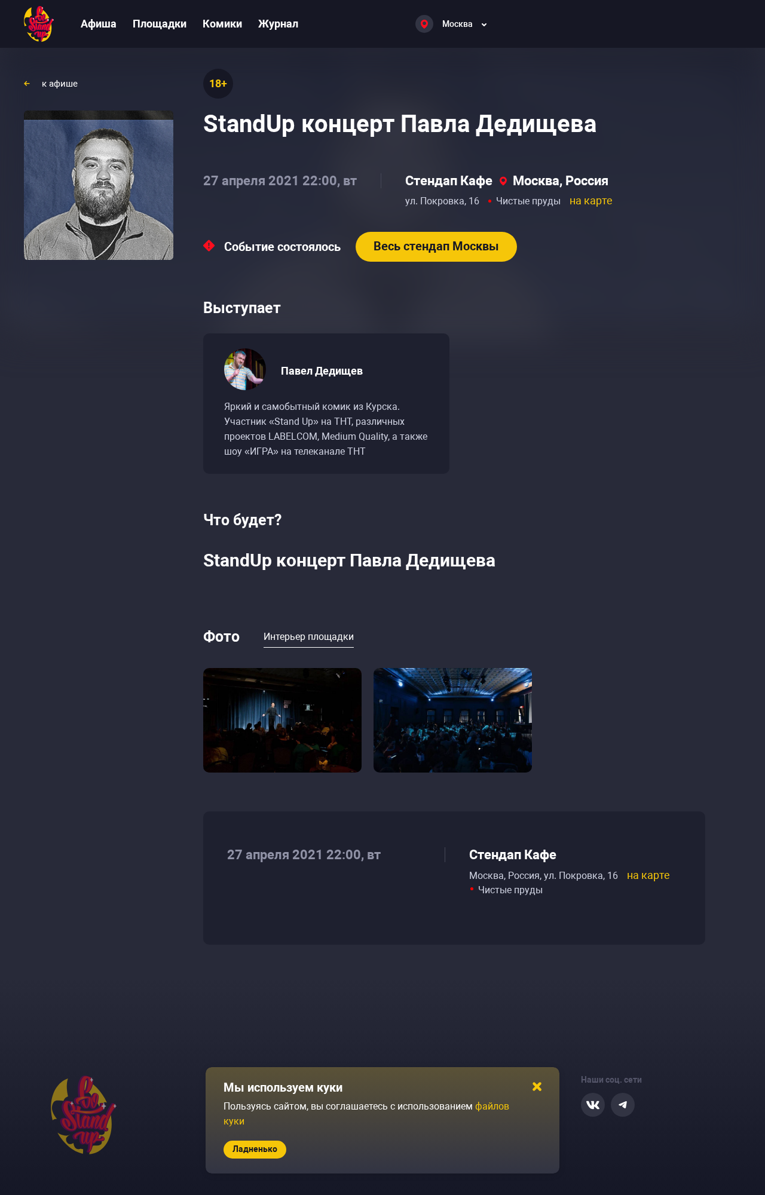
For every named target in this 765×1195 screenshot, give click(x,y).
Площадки (159, 23)
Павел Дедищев (322, 370)
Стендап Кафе (448, 180)
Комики (222, 23)
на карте (591, 200)
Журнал (278, 23)
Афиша (99, 23)
